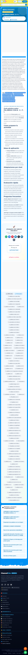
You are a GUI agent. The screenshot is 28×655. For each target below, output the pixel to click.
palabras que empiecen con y (15, 430)
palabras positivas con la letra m (14, 389)
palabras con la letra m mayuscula (15, 497)
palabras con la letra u (14, 443)
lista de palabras (21, 440)
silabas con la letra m (14, 391)
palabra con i (10, 373)
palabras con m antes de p (14, 466)
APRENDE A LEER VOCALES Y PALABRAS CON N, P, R (11, 517)
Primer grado (11, 9)
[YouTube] (8, 584)
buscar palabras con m (14, 500)
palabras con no (9, 368)
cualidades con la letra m (10, 394)
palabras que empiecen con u (15, 435)
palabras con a (15, 479)
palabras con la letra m (10, 306)
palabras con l (21, 350)
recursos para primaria (18, 94)
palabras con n (20, 337)
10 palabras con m (19, 355)
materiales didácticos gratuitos (9, 97)
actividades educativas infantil (19, 92)
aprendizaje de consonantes (8, 94)
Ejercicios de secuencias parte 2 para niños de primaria (13, 551)
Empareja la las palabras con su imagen (13, 522)
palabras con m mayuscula (14, 304)
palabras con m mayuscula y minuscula (15, 371)
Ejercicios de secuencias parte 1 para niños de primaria (13, 545)
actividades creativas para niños (9, 101)
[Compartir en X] (18, 236)
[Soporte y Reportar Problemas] (25, 648)
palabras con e (8, 484)
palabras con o (19, 342)
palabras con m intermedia (14, 309)
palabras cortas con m (14, 314)
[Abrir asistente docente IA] (25, 652)
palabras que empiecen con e (15, 474)
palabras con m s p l (8, 92)
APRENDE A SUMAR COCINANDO (12, 526)
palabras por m (20, 353)
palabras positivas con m (10, 381)
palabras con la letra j (14, 495)
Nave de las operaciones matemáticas (13, 530)
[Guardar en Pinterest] (12, 236)
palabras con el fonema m (14, 412)
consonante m (21, 381)
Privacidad (5, 653)
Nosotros (23, 653)
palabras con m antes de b (14, 458)
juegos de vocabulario (7, 95)
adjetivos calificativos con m (14, 376)
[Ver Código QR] (14, 240)
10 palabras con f (19, 368)
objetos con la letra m (10, 350)
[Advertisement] (14, 38)
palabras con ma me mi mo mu (14, 482)
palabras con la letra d (14, 332)
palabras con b (15, 464)
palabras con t (10, 487)
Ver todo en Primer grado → (10, 555)
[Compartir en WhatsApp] (6, 236)
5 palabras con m (14, 402)
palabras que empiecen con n (15, 492)
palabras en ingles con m (15, 422)
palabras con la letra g (14, 456)
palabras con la (19, 487)
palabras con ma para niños (14, 407)
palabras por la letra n (14, 420)
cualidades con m (9, 353)
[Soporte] (11, 584)
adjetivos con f (9, 355)
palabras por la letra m (14, 319)
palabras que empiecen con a (15, 469)
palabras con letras (14, 451)
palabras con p (20, 340)
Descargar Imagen (14, 250)
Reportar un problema (14, 257)
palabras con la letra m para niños (15, 298)
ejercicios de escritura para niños (9, 100)
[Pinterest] (5, 584)
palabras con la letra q (19, 461)
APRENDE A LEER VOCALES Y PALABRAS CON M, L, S (11, 512)
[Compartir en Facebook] (9, 236)
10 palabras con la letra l (15, 446)
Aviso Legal (18, 653)
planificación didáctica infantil (8, 98)
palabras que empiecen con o (15, 453)
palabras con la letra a (14, 329)
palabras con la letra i (14, 438)
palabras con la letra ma (14, 386)
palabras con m (10, 340)
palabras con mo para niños (14, 404)
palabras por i (21, 394)
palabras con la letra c (19, 484)
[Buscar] (26, 5)
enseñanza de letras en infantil (17, 95)
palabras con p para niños (14, 363)
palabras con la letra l (14, 324)
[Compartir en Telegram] (15, 236)
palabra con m (21, 306)
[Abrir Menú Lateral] (2, 1)
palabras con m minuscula (14, 399)
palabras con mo (8, 345)
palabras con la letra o (14, 327)
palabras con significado (15, 425)
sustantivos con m (14, 409)
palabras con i (10, 342)
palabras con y (8, 461)
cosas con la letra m (19, 358)
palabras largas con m (14, 384)
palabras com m (10, 337)
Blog (5, 9)
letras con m (8, 358)
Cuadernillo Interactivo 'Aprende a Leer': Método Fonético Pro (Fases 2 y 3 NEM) (13, 534)
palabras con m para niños (14, 311)
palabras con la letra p (19, 347)
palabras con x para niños (14, 296)
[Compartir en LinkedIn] (22, 236)
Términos (9, 653)
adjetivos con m (8, 347)
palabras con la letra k (9, 440)
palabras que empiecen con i (14, 471)
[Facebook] (2, 584)
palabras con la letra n (19, 345)
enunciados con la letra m (14, 322)
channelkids (8, 17)
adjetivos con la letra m (14, 360)
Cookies (13, 653)
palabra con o (19, 373)
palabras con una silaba (14, 301)
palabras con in (15, 489)
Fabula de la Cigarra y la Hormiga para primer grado (13, 540)
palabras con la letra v (14, 433)
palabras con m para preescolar (14, 417)
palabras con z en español (14, 448)
